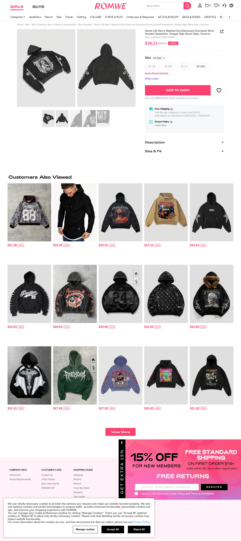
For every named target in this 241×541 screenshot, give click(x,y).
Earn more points (50, 483)
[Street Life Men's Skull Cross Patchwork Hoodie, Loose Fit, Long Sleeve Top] (29, 375)
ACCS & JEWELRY (168, 16)
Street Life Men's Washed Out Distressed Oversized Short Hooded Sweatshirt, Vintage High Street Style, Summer (179, 32)
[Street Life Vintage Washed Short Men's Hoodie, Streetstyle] (120, 375)
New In (49, 16)
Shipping (78, 475)
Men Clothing (39, 24)
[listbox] (200, 5)
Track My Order (81, 488)
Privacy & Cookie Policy (171, 493)
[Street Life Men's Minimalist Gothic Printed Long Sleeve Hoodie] (75, 375)
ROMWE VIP (47, 488)
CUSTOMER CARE (51, 470)
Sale (58, 16)
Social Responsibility (20, 479)
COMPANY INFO (18, 470)
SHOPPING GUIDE (83, 470)
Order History (48, 479)
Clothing (81, 16)
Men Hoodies (85, 24)
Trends (69, 16)
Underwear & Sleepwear (140, 16)
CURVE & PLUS (114, 16)
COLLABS (95, 16)
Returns (77, 479)
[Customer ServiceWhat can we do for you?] (224, 5)
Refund (77, 483)
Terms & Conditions (202, 493)
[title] (120, 177)
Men (27, 24)
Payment (77, 492)
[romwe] (110, 5)
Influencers (15, 475)
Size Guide (79, 496)
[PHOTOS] (76, 68)
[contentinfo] (12, 245)
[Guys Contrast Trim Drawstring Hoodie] (75, 212)
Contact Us (47, 475)
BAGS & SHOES (191, 16)
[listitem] (29, 222)
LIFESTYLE (210, 16)
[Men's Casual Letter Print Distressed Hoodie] (29, 294)
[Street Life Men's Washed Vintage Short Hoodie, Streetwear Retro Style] (75, 294)
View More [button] (120, 432)
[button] (219, 90)
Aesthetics (35, 16)
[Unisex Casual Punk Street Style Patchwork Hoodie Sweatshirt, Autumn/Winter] (120, 294)
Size (153, 57)
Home (20, 24)
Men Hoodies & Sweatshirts (62, 24)
